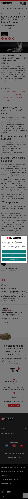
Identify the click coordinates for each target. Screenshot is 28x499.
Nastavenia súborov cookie (14, 251)
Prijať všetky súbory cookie (14, 255)
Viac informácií (16, 247)
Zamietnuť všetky (14, 259)
